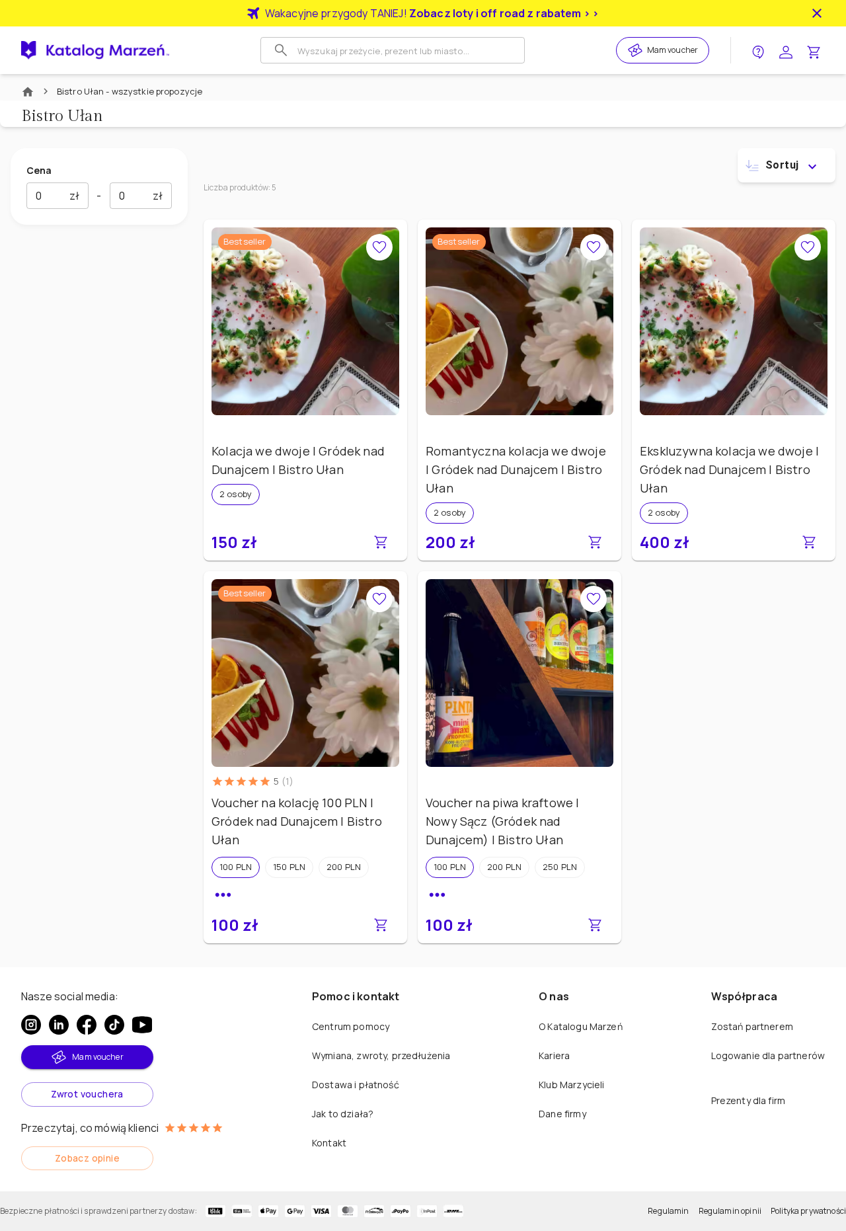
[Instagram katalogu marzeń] (31, 1025)
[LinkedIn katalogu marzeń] (59, 1025)
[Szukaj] (281, 50)
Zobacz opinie (87, 1158)
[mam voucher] (637, 50)
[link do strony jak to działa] (758, 50)
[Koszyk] (813, 50)
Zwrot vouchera (87, 1094)
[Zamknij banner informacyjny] (817, 13)
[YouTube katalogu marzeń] (142, 1025)
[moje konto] (786, 50)
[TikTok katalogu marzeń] (114, 1025)
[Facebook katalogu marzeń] (86, 1025)
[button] (236, 867)
